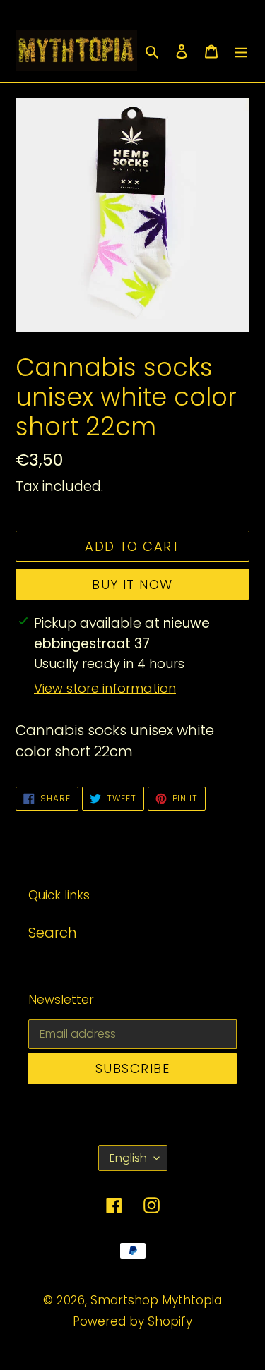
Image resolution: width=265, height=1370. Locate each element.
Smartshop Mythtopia (156, 1300)
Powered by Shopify (132, 1321)
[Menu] (241, 50)
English (128, 1158)
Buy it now (132, 584)
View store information (105, 688)
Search (52, 932)
